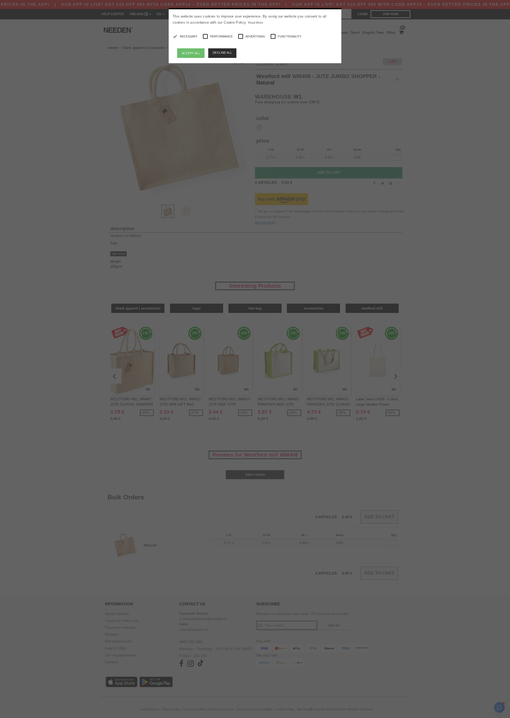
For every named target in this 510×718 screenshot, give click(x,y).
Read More (255, 22)
